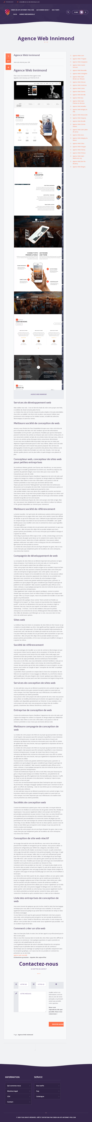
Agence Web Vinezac (79, 82)
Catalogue (40, 1096)
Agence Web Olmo (78, 143)
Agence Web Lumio (79, 88)
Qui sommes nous (14, 1086)
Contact (10, 1102)
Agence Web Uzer (78, 55)
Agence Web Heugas (79, 146)
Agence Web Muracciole (80, 115)
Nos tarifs (55, 10)
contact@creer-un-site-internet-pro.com (29, 2)
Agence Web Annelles (79, 106)
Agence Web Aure (78, 135)
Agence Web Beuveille (80, 70)
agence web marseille (20, 955)
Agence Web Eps (78, 98)
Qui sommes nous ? (42, 10)
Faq (37, 1091)
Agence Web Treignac (79, 59)
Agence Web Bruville (79, 121)
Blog (15, 14)
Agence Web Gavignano (80, 62)
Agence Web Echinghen (80, 73)
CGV (8, 1096)
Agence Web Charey (79, 150)
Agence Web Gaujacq (79, 118)
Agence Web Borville (79, 95)
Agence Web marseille (27, 14)
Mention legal (12, 1091)
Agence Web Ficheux (79, 153)
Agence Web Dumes (79, 91)
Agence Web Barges (79, 167)
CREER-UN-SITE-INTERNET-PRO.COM (22, 10)
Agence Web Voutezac (80, 85)
